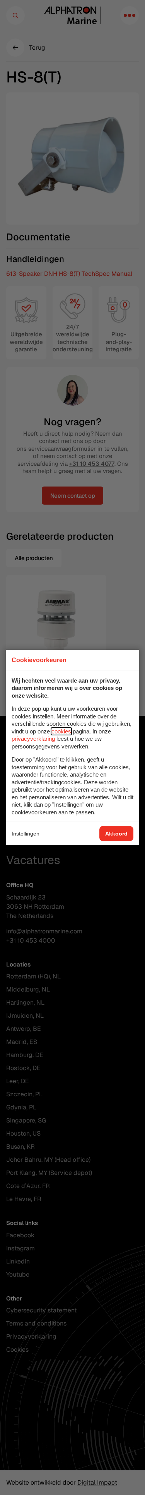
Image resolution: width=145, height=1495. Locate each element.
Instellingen (25, 834)
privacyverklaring (33, 738)
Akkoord (116, 834)
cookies (61, 731)
